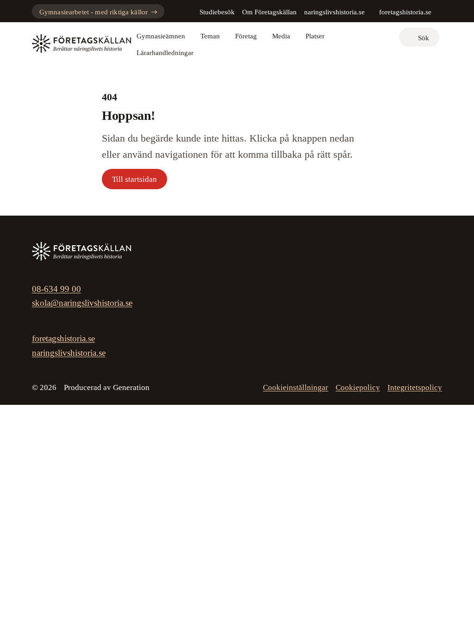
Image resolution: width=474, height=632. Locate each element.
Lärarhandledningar (165, 52)
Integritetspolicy (414, 387)
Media (281, 36)
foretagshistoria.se (405, 12)
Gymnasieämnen (161, 36)
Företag (246, 36)
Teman (210, 36)
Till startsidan (134, 179)
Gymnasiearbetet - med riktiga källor (93, 12)
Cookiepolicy (358, 387)
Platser (315, 36)
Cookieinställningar (295, 387)
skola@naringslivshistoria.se (82, 303)
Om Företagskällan (269, 12)
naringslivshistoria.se (334, 12)
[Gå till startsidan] (81, 43)
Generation (131, 387)
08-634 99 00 (56, 289)
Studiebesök (217, 12)
